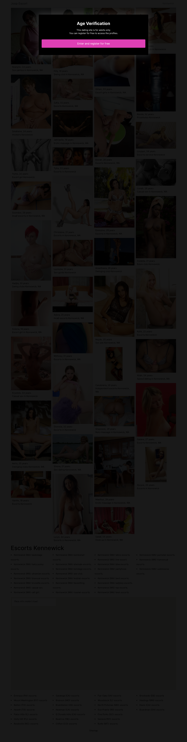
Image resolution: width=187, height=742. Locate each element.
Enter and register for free (93, 43)
